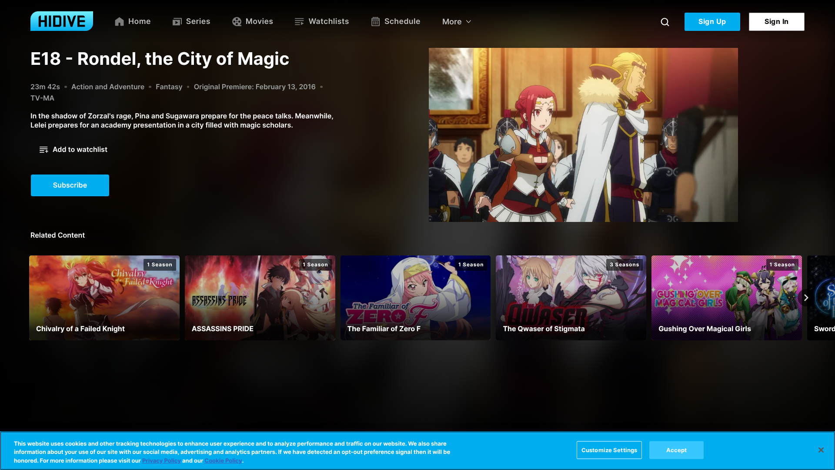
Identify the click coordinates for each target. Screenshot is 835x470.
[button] (73, 150)
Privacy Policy (161, 460)
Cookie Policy (223, 460)
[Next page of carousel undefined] (806, 297)
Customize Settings (609, 449)
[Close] (821, 450)
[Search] (665, 22)
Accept (676, 449)
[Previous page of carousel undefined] (28, 297)
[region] (417, 450)
